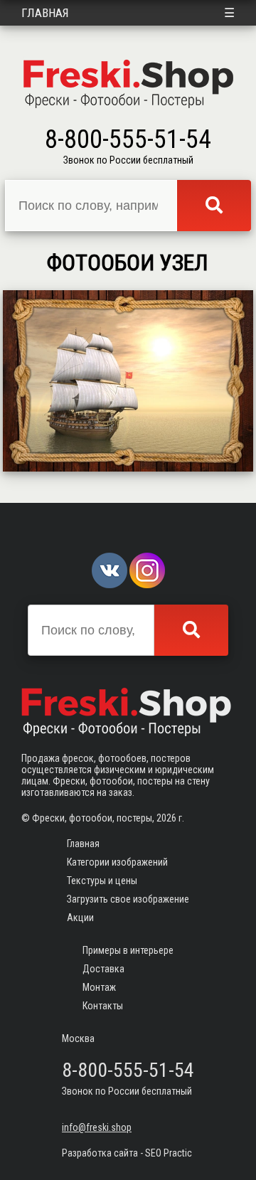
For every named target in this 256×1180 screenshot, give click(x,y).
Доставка (103, 968)
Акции (80, 917)
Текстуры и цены (102, 880)
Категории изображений (117, 862)
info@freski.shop (97, 1127)
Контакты (102, 1005)
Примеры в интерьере (128, 950)
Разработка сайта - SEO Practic (127, 1153)
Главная (45, 13)
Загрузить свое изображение (128, 899)
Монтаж (99, 987)
